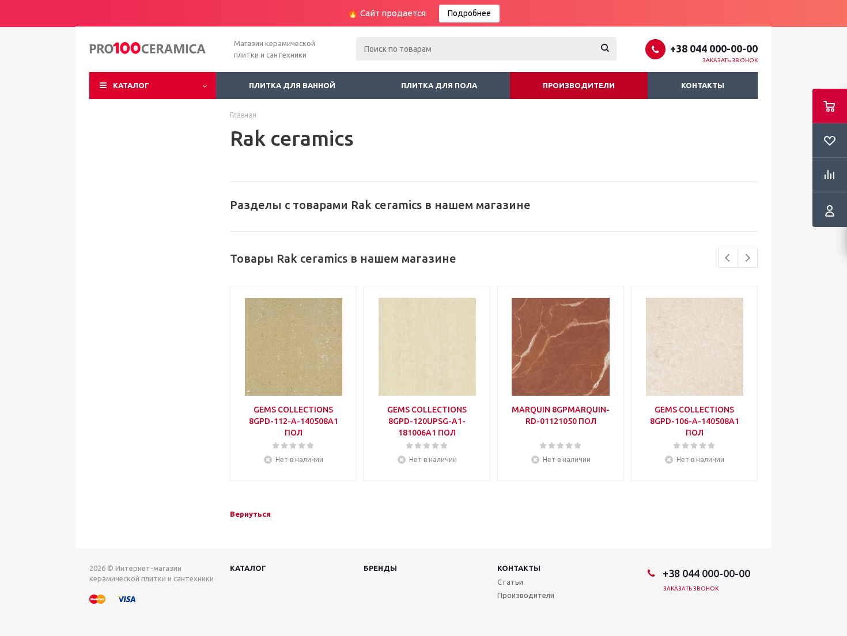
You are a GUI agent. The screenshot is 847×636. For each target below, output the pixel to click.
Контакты (702, 85)
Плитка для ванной (292, 85)
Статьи (510, 582)
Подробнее (469, 13)
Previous (728, 257)
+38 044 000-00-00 (714, 48)
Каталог (131, 85)
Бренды (380, 568)
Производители (579, 85)
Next (747, 257)
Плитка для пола (439, 85)
